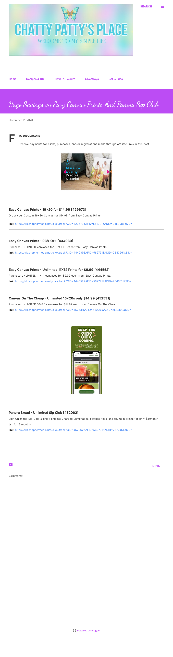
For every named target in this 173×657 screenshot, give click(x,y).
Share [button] (156, 465)
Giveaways (92, 79)
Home (12, 79)
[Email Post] (11, 465)
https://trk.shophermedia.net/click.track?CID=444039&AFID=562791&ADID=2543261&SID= (73, 252)
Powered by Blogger (89, 630)
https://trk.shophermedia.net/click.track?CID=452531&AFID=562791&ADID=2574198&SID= (73, 309)
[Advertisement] (86, 590)
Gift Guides (116, 79)
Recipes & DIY (35, 79)
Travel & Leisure (64, 79)
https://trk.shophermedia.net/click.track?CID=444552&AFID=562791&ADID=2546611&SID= (73, 281)
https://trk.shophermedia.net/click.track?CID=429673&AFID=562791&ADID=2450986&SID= (73, 223)
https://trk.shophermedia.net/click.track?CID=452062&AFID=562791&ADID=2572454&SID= (73, 430)
